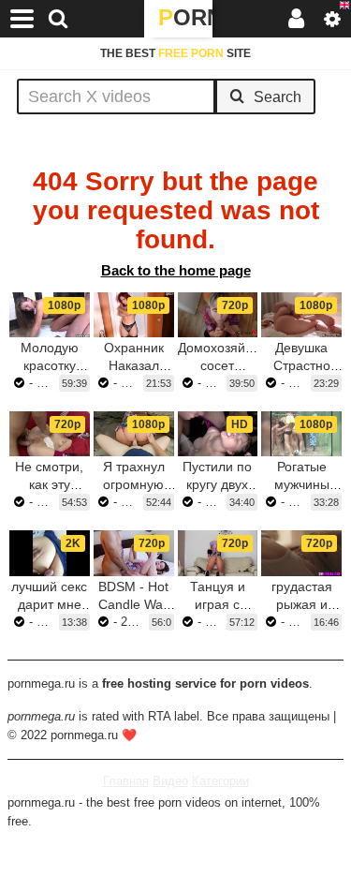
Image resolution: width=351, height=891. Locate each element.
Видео (170, 781)
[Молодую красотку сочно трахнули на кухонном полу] (49, 314)
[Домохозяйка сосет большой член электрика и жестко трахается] (218, 314)
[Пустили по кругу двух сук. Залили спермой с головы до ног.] (218, 433)
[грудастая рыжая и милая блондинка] (301, 552)
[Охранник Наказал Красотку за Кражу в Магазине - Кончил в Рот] (134, 314)
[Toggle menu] (22, 18)
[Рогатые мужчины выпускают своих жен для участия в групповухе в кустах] (301, 433)
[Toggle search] (58, 18)
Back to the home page (176, 270)
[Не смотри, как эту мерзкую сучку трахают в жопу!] (49, 433)
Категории (220, 781)
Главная (126, 781)
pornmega (185, 17)
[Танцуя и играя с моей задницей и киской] (218, 552)
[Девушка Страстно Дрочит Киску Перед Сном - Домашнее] (301, 314)
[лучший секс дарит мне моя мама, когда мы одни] (49, 552)
